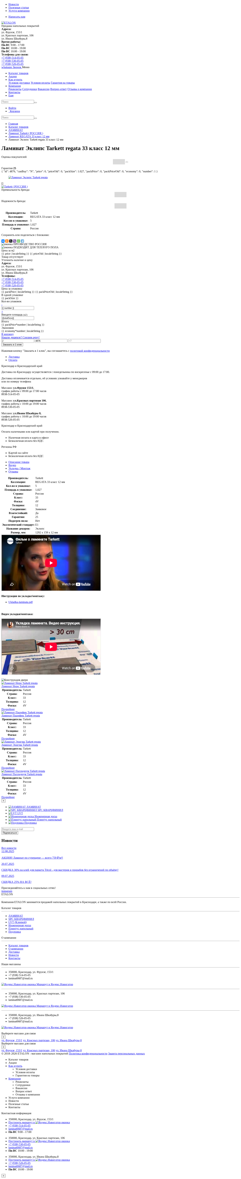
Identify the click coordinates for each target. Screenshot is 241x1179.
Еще (11, 95)
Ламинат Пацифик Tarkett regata (20, 715)
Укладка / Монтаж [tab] (19, 468)
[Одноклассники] (6, 241)
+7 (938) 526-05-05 (12, 64)
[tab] (13, 471)
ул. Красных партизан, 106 (39, 1040)
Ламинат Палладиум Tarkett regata (21, 774)
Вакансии (44, 89)
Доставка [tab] (14, 356)
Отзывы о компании (79, 89)
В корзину (7, 334)
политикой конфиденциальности (90, 350)
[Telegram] (22, 241)
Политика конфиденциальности (88, 1053)
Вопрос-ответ (58, 89)
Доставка (14, 951)
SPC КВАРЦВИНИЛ (21, 918)
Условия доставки (19, 82)
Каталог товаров (18, 73)
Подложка (14, 931)
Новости (13, 4)
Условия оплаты (40, 82)
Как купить (15, 79)
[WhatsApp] (18, 241)
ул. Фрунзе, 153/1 (11, 1040)
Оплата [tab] (12, 359)
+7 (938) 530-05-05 (12, 60)
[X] (10, 241)
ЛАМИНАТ (15, 915)
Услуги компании (19, 10)
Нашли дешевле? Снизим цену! (20, 337)
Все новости (8, 848)
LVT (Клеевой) (17, 922)
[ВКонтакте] (3, 241)
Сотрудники (29, 89)
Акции (12, 76)
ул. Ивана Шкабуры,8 (69, 1040)
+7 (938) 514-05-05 (12, 57)
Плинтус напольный (20, 928)
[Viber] (14, 241)
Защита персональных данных (126, 1053)
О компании (15, 948)
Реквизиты (15, 89)
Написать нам (16, 16)
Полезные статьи (18, 7)
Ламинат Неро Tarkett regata (18, 686)
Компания (14, 85)
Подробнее (8, 709)
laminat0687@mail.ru (20, 1128)
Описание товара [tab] (18, 462)
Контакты (14, 92)
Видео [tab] (12, 465)
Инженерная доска (19, 925)
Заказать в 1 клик (12, 344)
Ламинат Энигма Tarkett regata (19, 744)
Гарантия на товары (63, 82)
